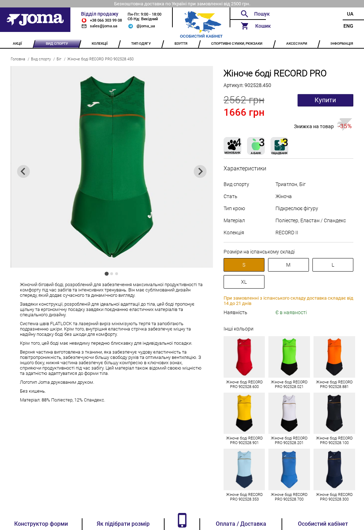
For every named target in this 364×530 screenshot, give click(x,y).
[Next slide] (200, 171)
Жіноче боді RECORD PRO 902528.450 (100, 59)
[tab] (107, 274)
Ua (350, 14)
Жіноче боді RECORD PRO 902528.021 (289, 384)
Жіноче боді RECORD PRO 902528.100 (334, 440)
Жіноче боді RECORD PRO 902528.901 (244, 440)
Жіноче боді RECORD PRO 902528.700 (289, 497)
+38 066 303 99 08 (106, 20)
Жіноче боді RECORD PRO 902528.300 (334, 497)
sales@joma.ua (103, 26)
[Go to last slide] (23, 171)
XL (244, 282)
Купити (325, 100)
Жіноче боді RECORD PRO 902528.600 (244, 384)
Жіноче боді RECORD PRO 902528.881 (334, 384)
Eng (348, 26)
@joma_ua (145, 26)
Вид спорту (41, 59)
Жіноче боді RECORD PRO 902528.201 (289, 440)
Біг (59, 59)
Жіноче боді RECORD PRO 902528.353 (244, 497)
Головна (18, 59)
